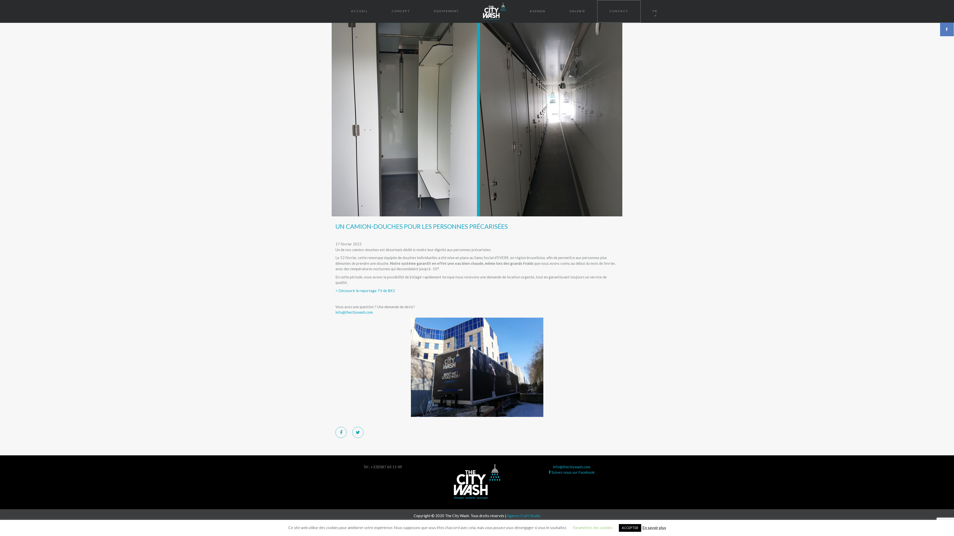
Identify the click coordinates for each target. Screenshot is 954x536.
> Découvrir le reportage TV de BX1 (365, 290)
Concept (401, 11)
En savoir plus (654, 527)
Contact (619, 11)
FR (655, 11)
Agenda (538, 11)
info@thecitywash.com (354, 312)
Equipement (446, 11)
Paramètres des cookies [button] (593, 527)
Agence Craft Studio (524, 515)
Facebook (947, 29)
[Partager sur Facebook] (341, 432)
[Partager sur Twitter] (357, 432)
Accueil (359, 11)
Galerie (577, 11)
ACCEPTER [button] (630, 528)
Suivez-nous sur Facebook (573, 472)
